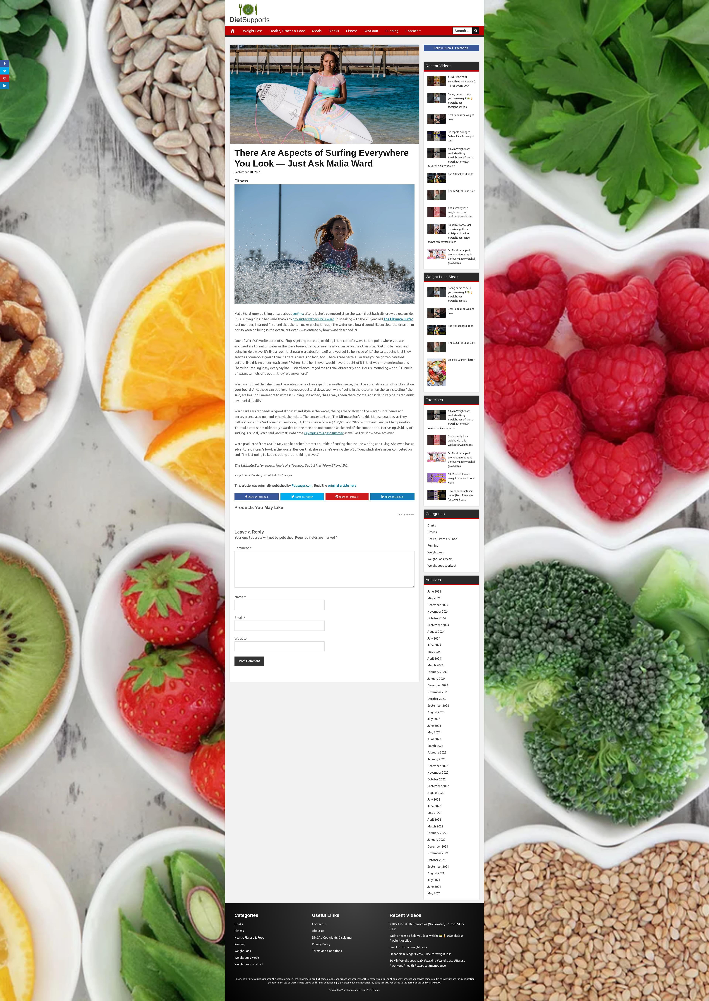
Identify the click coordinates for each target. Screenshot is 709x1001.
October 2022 (436, 779)
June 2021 (434, 886)
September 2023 (438, 705)
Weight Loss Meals (440, 559)
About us (318, 930)
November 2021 (437, 853)
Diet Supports (263, 979)
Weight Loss (253, 31)
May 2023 (434, 732)
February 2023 (436, 752)
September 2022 (438, 786)
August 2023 (435, 712)
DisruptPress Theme (369, 990)
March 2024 (435, 665)
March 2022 (435, 826)
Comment (242, 548)
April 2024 (434, 658)
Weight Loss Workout (441, 565)
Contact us (319, 924)
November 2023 (437, 692)
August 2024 (435, 631)
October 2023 (436, 698)
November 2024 (437, 611)
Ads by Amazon (406, 514)
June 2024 (434, 645)
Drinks (334, 31)
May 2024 (434, 651)
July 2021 (433, 880)
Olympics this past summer (324, 433)
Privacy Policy (321, 944)
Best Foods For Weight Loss (408, 947)
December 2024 (437, 605)
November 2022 (437, 772)
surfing (298, 313)
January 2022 (436, 839)
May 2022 (434, 813)
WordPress (346, 990)
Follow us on (451, 48)
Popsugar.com (302, 485)
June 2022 (434, 806)
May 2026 (434, 598)
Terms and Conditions (327, 950)
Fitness (351, 31)
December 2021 (437, 846)
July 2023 (433, 719)
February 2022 (436, 833)
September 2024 (438, 625)
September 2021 (438, 866)
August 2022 (435, 792)
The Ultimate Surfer (398, 319)
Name (240, 597)
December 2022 (437, 766)
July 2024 (433, 638)
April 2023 (434, 739)
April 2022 (434, 819)
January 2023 (436, 759)
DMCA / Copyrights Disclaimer (332, 937)
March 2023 (435, 745)
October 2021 (436, 860)
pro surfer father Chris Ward (313, 319)
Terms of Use (414, 982)
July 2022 (433, 799)
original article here (342, 485)
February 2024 (436, 672)
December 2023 (437, 685)
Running (391, 31)
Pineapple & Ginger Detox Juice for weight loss (420, 954)
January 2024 (436, 678)
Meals (317, 31)
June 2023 (434, 725)
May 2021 (434, 893)
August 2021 (435, 873)
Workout (371, 31)
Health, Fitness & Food (287, 31)
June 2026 (434, 591)
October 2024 (436, 618)
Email (239, 617)
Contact (411, 31)
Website (240, 638)
